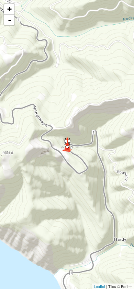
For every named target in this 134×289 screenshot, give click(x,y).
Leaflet (99, 286)
